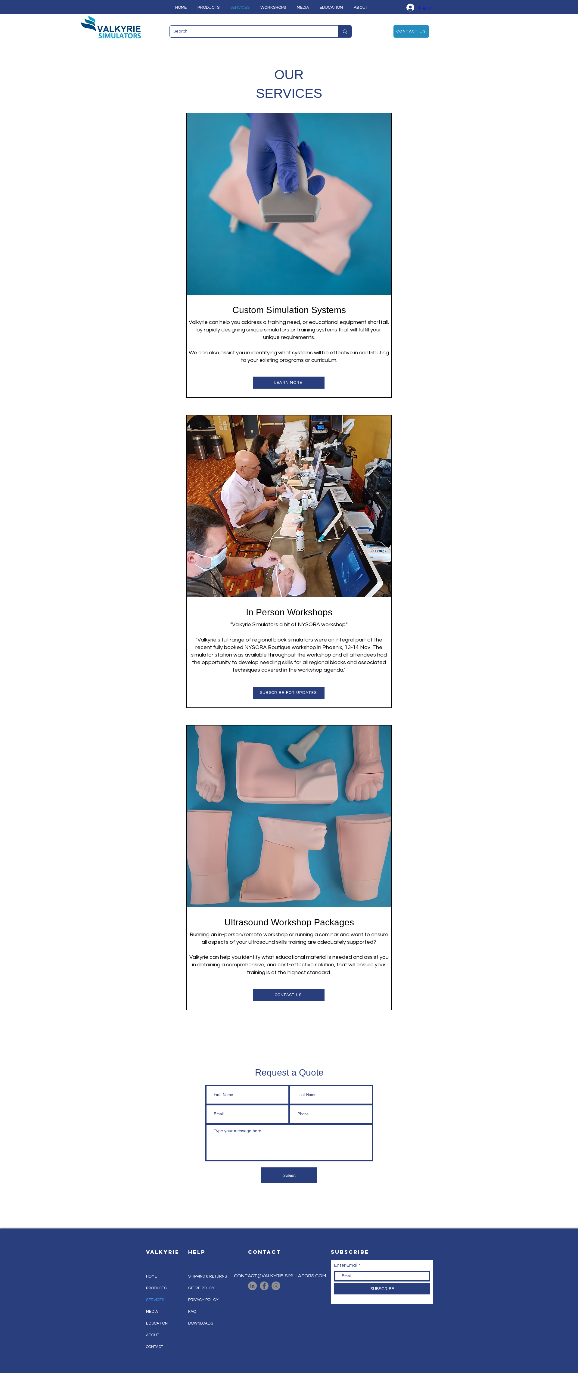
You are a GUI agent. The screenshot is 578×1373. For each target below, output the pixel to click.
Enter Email (346, 1265)
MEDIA (152, 1311)
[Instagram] (276, 1285)
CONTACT (154, 1347)
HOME (151, 1276)
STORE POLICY (202, 1288)
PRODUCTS (156, 1288)
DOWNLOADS (200, 1323)
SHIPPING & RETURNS (207, 1276)
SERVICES (155, 1300)
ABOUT (152, 1335)
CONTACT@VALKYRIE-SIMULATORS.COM (280, 1275)
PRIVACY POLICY (203, 1300)
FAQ (192, 1311)
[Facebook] (264, 1285)
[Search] (345, 31)
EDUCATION (157, 1323)
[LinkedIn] (252, 1285)
